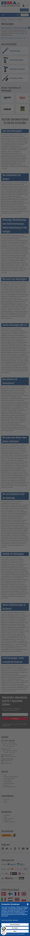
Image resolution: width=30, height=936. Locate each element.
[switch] (3, 933)
